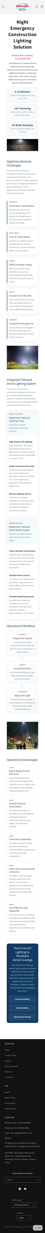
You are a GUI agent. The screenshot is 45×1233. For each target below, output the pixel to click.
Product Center (11, 1055)
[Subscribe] (37, 1180)
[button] (3, 6)
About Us (8, 1072)
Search (7, 1092)
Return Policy (10, 1098)
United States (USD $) (21, 1205)
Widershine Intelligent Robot (16, 1226)
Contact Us (9, 1077)
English (21, 1218)
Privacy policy (10, 1103)
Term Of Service (11, 1109)
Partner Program (11, 1066)
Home (7, 1050)
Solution (8, 1061)
